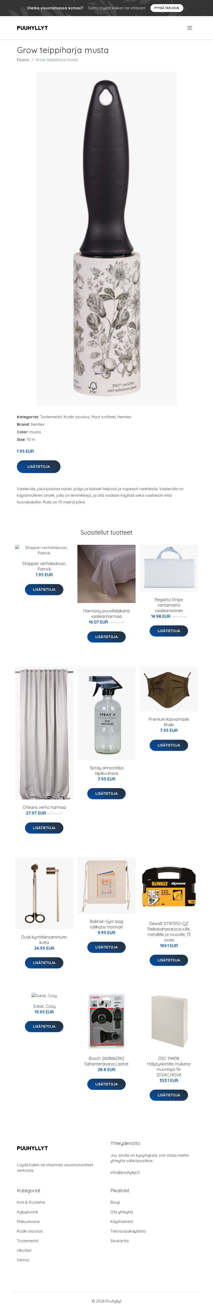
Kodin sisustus (77, 416)
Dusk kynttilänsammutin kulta (44, 939)
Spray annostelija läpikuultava (106, 770)
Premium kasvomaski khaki (169, 722)
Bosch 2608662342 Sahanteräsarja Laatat (106, 1061)
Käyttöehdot (121, 1221)
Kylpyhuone (27, 1211)
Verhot (23, 1259)
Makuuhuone (28, 1221)
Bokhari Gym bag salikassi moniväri (106, 924)
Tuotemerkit (51, 416)
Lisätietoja (39, 466)
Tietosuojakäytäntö (128, 1231)
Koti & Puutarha (31, 1202)
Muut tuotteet (103, 416)
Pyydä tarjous (167, 8)
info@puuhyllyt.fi (125, 1172)
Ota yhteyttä (121, 1211)
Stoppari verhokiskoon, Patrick (44, 566)
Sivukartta (119, 1240)
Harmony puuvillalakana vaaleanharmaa (106, 613)
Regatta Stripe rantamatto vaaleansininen (169, 605)
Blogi (115, 1202)
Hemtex (124, 416)
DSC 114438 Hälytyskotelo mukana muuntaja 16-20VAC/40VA (168, 1066)
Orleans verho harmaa (44, 807)
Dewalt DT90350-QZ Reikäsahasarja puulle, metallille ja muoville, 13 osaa (169, 931)
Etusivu (23, 59)
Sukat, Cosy (44, 1006)
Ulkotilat (24, 1250)
